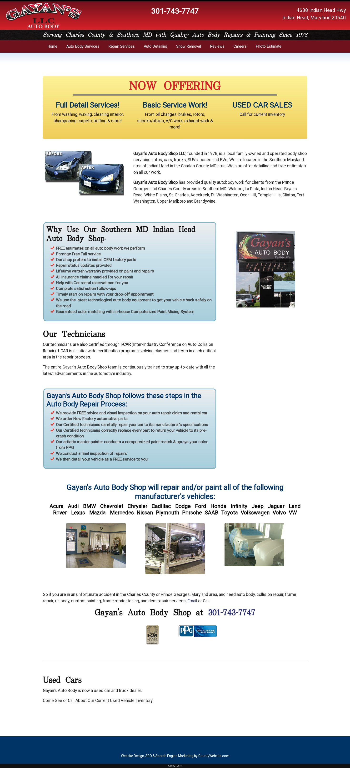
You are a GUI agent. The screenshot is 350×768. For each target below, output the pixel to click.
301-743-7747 (231, 613)
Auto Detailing (155, 46)
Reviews (217, 46)
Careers (240, 46)
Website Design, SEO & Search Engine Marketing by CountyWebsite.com (175, 756)
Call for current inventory (262, 114)
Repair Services (121, 46)
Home (52, 46)
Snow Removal (188, 46)
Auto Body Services (82, 46)
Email (192, 601)
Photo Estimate (268, 46)
